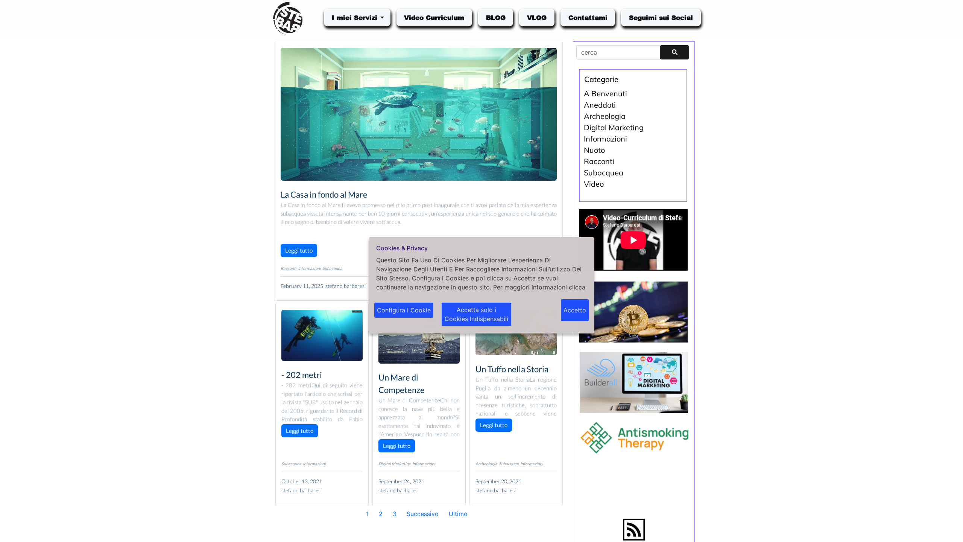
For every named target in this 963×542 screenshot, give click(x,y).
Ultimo (458, 514)
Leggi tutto (299, 250)
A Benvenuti (605, 93)
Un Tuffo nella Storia (511, 369)
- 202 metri (301, 375)
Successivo (423, 514)
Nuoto (594, 150)
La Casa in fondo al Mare (324, 194)
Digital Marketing (394, 463)
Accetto (575, 310)
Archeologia (486, 463)
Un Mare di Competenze (401, 383)
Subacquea (332, 268)
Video (594, 184)
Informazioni (309, 268)
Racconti (288, 268)
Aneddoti (600, 105)
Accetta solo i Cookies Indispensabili (476, 314)
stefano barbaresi (345, 286)
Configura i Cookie (404, 310)
